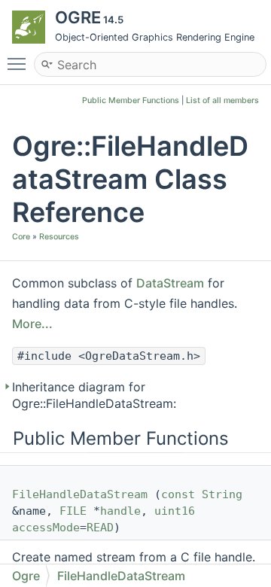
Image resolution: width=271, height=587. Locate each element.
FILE (73, 511)
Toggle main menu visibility (19, 63)
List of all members (222, 100)
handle (120, 511)
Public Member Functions (130, 100)
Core (21, 237)
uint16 (174, 511)
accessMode (46, 527)
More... (32, 323)
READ (100, 527)
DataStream (170, 282)
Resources (59, 237)
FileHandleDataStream (80, 494)
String (222, 494)
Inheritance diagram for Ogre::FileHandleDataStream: (94, 395)
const (178, 494)
